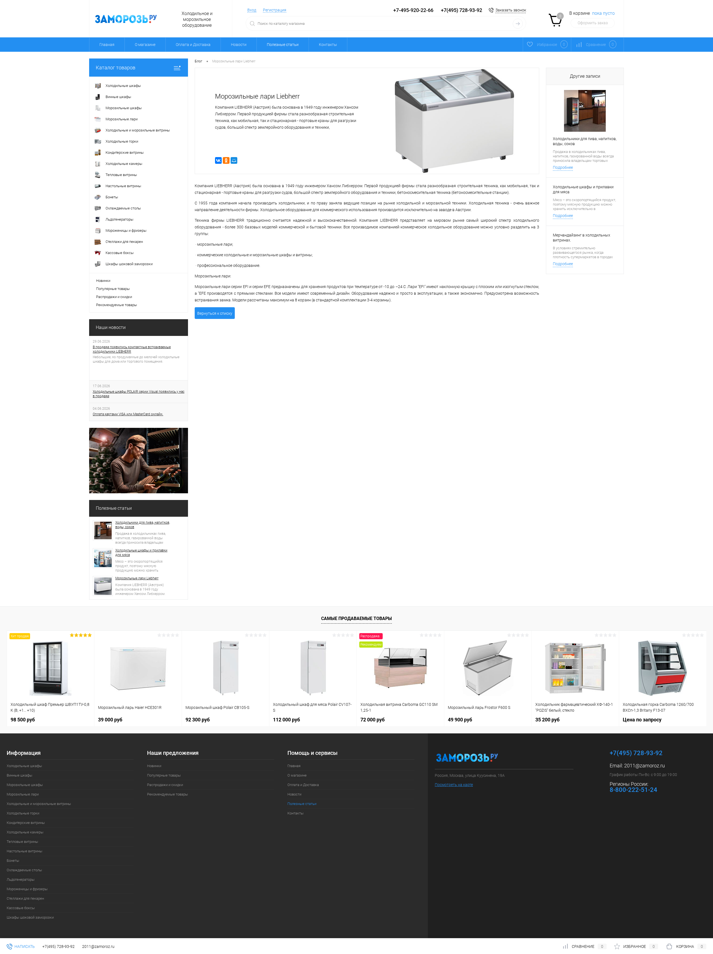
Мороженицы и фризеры (27, 889)
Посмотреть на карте (454, 784)
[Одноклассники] (226, 160)
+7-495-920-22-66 (413, 10)
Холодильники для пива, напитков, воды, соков (142, 525)
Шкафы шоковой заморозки (30, 917)
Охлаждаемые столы (24, 870)
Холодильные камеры (25, 832)
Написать (24, 946)
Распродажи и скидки (114, 297)
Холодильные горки (23, 813)
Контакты (328, 44)
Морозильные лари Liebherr (136, 578)
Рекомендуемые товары (116, 305)
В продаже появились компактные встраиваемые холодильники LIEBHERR (132, 349)
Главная (106, 44)
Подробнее (563, 167)
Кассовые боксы (21, 908)
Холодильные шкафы (24, 766)
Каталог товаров (115, 67)
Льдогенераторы (21, 879)
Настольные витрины (24, 851)
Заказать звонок (510, 10)
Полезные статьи (114, 508)
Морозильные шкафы (25, 785)
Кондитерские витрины (26, 823)
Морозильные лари (23, 794)
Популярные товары (113, 289)
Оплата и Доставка (193, 44)
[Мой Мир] (234, 160)
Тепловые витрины (22, 842)
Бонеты (13, 860)
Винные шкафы (19, 775)
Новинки (103, 281)
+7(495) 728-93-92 (461, 10)
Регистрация (274, 10)
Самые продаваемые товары (356, 618)
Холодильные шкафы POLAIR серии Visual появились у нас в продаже (138, 394)
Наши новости (111, 327)
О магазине (145, 44)
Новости (238, 44)
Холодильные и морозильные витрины (39, 804)
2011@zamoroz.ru (644, 765)
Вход (251, 10)
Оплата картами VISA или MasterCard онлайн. (128, 414)
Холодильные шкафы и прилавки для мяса (141, 552)
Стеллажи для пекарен (25, 898)
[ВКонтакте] (218, 160)
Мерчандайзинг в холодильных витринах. (581, 237)
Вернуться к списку (214, 313)
